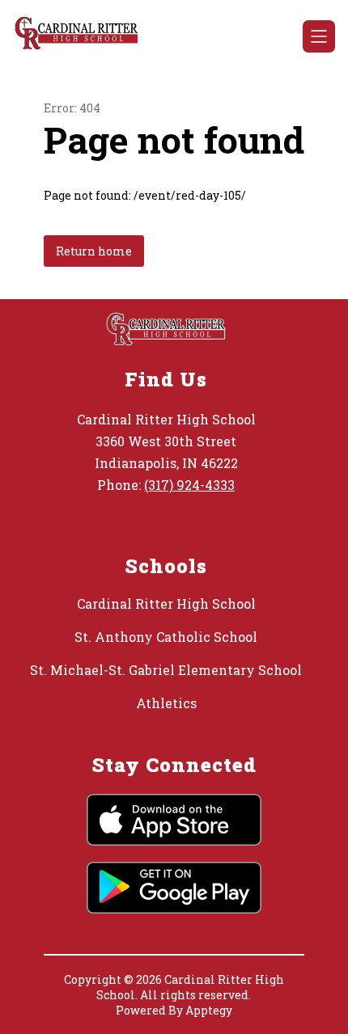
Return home (94, 251)
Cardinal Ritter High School (166, 603)
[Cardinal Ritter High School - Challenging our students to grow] (83, 36)
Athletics (166, 702)
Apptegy (208, 1010)
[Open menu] (319, 36)
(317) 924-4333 (189, 484)
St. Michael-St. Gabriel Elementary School (166, 669)
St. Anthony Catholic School (165, 636)
